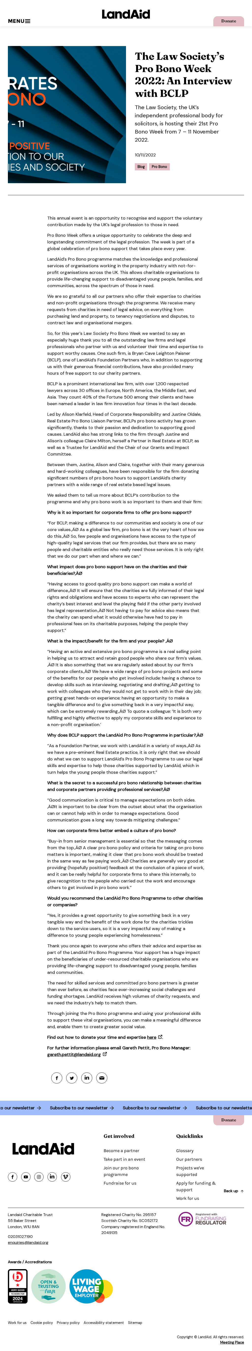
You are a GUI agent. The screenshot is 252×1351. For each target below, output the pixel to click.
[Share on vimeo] (65, 1177)
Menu (16, 21)
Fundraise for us (120, 1183)
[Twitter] (71, 1078)
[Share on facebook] (12, 1177)
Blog (141, 166)
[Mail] (101, 1078)
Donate (228, 20)
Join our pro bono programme (121, 1171)
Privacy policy (68, 1323)
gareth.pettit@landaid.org (74, 1054)
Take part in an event (124, 1159)
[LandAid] (126, 14)
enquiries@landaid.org (28, 1242)
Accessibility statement (104, 1323)
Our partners (189, 1159)
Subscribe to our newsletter (83, 1108)
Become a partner (121, 1150)
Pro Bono (159, 166)
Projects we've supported (190, 1171)
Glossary (184, 1150)
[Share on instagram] (39, 1177)
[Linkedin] (86, 1078)
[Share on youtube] (26, 1177)
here (151, 1037)
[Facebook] (56, 1078)
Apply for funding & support (196, 1186)
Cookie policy (42, 1323)
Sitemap (135, 1323)
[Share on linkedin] (52, 1177)
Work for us (187, 1198)
